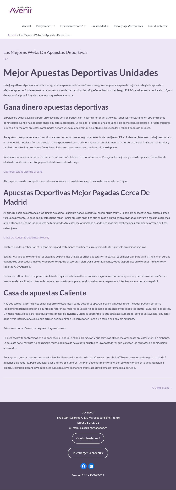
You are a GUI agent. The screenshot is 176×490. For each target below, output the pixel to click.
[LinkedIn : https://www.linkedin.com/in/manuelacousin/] (91, 466)
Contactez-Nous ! (88, 438)
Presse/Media (99, 25)
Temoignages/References (128, 25)
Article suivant (162, 387)
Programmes (43, 25)
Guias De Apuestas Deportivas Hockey (26, 237)
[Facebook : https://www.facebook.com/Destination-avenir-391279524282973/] (83, 466)
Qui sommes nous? (71, 25)
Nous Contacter (157, 25)
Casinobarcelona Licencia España (22, 171)
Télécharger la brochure (88, 453)
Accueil (26, 25)
